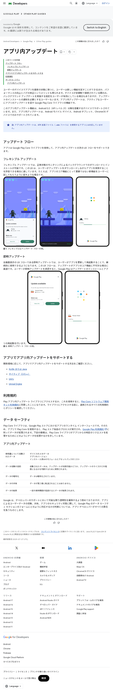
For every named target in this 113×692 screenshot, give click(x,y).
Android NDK (45, 618)
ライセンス (22, 672)
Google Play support (85, 609)
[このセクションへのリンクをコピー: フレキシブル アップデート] (39, 159)
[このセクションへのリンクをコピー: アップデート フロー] (36, 142)
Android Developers (11, 41)
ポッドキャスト (10, 589)
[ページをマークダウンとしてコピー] (69, 52)
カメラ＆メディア (47, 575)
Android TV (81, 580)
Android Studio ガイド (49, 600)
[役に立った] (103, 41)
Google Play (11, 14)
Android (6, 562)
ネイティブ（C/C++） (19, 374)
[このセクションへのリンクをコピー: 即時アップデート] (28, 256)
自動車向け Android (85, 575)
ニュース (7, 580)
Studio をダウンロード (49, 613)
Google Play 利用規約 (93, 429)
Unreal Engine (15, 384)
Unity (11, 379)
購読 (43, 678)
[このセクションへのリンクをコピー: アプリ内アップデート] (33, 444)
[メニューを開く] (4, 3)
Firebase (7, 653)
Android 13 (8, 618)
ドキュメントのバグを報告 (88, 604)
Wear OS (80, 567)
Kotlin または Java (18, 369)
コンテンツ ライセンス (50, 531)
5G (41, 584)
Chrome (6, 648)
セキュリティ (9, 571)
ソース (6, 575)
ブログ (6, 584)
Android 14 (8, 613)
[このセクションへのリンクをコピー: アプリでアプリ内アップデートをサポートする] (75, 358)
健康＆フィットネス (48, 571)
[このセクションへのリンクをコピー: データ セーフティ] (33, 420)
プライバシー (45, 580)
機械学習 (44, 567)
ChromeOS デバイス (85, 571)
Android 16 (8, 604)
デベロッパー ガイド (49, 604)
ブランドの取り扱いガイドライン (44, 672)
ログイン (106, 3)
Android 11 (8, 626)
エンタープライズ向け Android (16, 567)
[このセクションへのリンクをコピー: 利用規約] (19, 396)
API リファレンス (47, 609)
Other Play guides (35, 14)
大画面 (79, 562)
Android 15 (8, 609)
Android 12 (8, 622)
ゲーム (43, 562)
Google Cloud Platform (13, 657)
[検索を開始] (71, 3)
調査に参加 (81, 613)
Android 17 (8, 600)
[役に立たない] (108, 41)
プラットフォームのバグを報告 (89, 600)
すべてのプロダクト (11, 662)
